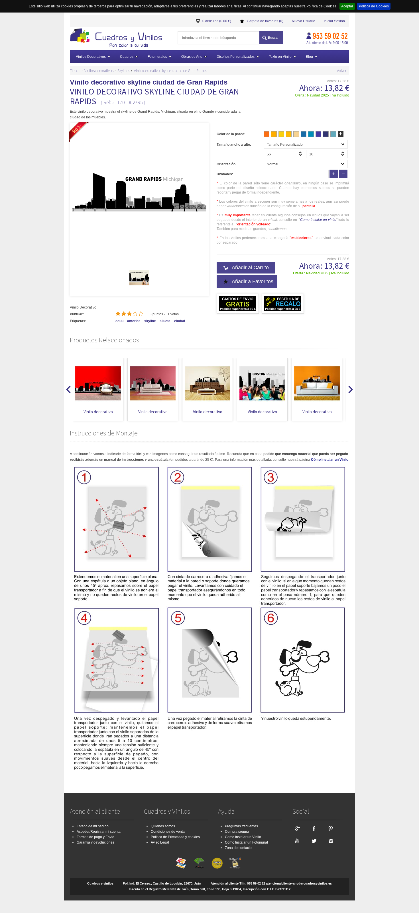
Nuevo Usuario (303, 21)
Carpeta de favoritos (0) (265, 21)
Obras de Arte (191, 57)
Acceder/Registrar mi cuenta (99, 832)
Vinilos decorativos (98, 70)
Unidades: (225, 174)
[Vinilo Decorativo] (118, 38)
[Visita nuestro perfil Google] (297, 828)
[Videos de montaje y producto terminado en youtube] (297, 841)
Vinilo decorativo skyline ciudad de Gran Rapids (170, 70)
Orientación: (227, 164)
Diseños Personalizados (236, 57)
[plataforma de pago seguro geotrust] (235, 863)
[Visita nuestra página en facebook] (314, 828)
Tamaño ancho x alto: (234, 145)
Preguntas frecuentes (241, 826)
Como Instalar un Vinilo (243, 837)
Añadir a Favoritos (252, 281)
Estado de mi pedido (93, 826)
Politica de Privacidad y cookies (175, 837)
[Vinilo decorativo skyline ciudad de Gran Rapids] (139, 287)
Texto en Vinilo (280, 57)
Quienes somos (163, 826)
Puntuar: (77, 314)
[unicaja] (199, 863)
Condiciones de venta (168, 832)
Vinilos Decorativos (91, 57)
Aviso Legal (160, 842)
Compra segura (237, 832)
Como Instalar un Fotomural (246, 842)
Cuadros (126, 57)
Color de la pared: (231, 134)
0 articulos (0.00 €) (216, 21)
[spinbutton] (284, 154)
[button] (301, 155)
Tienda (75, 70)
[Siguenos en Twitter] (314, 841)
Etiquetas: (78, 321)
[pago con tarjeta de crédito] (181, 863)
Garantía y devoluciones (95, 842)
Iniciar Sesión (334, 21)
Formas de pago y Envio (95, 837)
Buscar (273, 38)
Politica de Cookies (374, 6)
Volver (341, 70)
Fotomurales (157, 57)
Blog (309, 57)
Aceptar (347, 6)
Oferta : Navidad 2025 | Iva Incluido (322, 95)
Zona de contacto (238, 848)
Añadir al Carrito (250, 267)
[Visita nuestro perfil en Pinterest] (330, 828)
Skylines (123, 70)
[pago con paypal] (217, 863)
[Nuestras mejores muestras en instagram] (330, 841)
